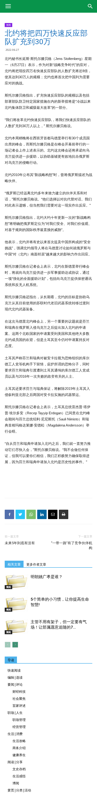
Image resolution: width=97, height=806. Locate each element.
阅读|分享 (15, 762)
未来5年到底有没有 (20, 543)
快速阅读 (14, 670)
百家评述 (19, 705)
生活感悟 (19, 776)
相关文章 (14, 564)
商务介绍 (19, 748)
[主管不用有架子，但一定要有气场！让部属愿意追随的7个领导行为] (16, 626)
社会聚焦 (19, 698)
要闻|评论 (15, 684)
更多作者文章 (36, 564)
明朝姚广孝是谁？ (47, 576)
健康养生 (19, 755)
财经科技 (19, 691)
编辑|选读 (15, 677)
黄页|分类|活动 (19, 790)
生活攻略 (19, 741)
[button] (90, 6)
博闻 (8, 25)
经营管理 (19, 726)
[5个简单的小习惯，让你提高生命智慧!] (16, 604)
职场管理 (19, 719)
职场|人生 (15, 712)
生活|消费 (15, 734)
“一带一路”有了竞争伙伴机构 (71, 545)
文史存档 (19, 769)
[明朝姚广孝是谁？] (16, 581)
